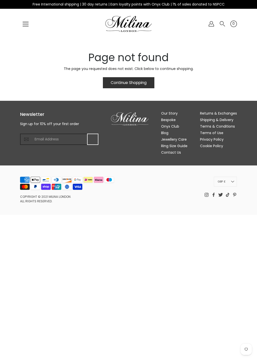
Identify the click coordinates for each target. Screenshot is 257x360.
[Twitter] (220, 195)
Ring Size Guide (174, 145)
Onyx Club (170, 126)
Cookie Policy (211, 145)
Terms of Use (211, 132)
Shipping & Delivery (216, 119)
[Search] (222, 24)
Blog (164, 132)
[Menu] (25, 24)
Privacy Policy (212, 139)
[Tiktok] (227, 195)
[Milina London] (128, 23)
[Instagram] (206, 195)
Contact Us (171, 152)
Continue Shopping (129, 82)
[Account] (211, 24)
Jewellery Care (174, 139)
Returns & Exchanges (218, 113)
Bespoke (168, 119)
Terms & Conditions (217, 126)
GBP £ (222, 181)
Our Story (169, 113)
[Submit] (92, 139)
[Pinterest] (234, 195)
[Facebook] (213, 195)
